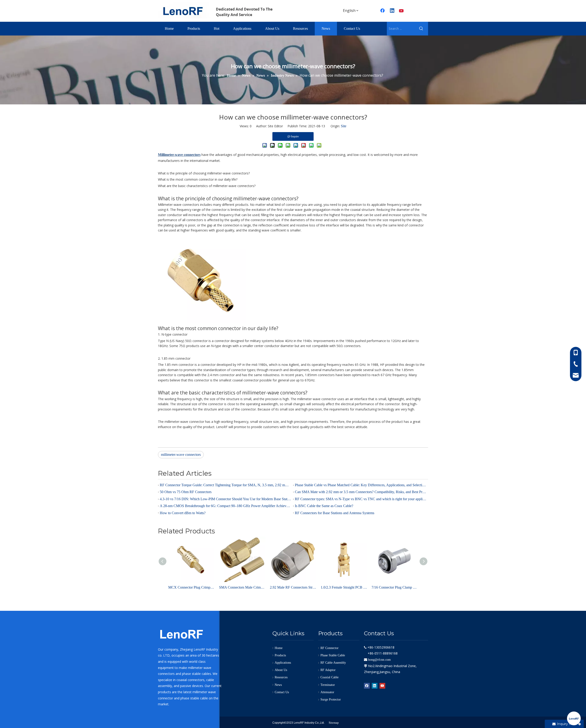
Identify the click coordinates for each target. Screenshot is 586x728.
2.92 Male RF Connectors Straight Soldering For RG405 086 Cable (293, 587)
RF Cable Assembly (333, 662)
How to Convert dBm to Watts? (183, 513)
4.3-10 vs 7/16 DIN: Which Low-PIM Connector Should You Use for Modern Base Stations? (225, 499)
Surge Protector (330, 699)
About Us (281, 670)
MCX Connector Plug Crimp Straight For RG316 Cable (191, 587)
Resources (281, 677)
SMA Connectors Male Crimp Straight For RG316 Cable (242, 587)
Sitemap (334, 722)
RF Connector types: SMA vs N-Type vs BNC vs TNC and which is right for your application (360, 499)
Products (280, 655)
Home (278, 648)
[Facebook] (383, 11)
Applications (283, 662)
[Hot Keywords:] (421, 28)
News (278, 685)
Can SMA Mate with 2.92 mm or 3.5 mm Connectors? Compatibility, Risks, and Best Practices (360, 492)
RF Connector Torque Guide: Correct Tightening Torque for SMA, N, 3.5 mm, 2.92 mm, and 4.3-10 (225, 485)
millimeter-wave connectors (181, 454)
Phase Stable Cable (332, 655)
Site (343, 126)
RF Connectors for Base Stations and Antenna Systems (334, 513)
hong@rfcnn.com (379, 659)
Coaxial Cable (329, 677)
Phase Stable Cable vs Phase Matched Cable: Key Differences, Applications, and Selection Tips (360, 485)
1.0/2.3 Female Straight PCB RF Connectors (344, 587)
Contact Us (282, 692)
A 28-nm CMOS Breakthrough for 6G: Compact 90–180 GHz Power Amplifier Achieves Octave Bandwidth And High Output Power (225, 506)
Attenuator (327, 692)
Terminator (327, 685)
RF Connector (329, 648)
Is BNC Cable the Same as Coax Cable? (324, 506)
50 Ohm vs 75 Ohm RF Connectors (186, 492)
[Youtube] (401, 11)
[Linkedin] (392, 11)
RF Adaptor (328, 670)
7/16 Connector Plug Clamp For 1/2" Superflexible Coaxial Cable (395, 587)
